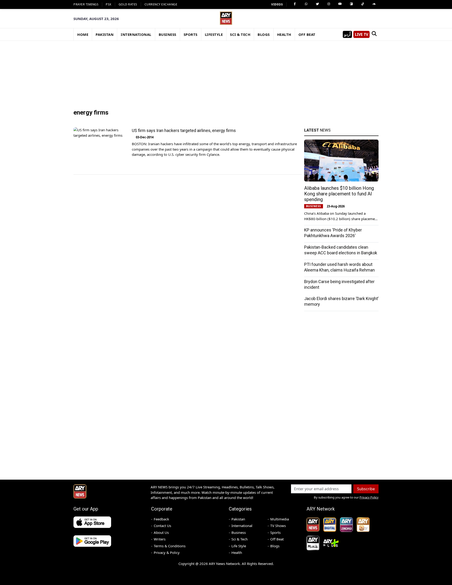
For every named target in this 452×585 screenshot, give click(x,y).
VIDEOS (277, 4)
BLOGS (264, 34)
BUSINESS (167, 34)
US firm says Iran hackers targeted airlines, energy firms (184, 130)
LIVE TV (361, 34)
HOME (82, 34)
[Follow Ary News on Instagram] (328, 4)
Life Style (238, 546)
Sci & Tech (239, 539)
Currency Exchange (161, 4)
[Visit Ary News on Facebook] (294, 4)
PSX (108, 4)
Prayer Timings (85, 4)
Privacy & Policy (167, 552)
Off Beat (277, 539)
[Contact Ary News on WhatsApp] (306, 4)
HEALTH (284, 34)
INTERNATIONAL (136, 34)
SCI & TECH (240, 34)
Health (236, 552)
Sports (275, 532)
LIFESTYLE (214, 34)
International (241, 525)
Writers (159, 539)
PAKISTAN (104, 34)
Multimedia (279, 519)
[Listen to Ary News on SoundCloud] (374, 4)
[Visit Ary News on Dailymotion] (351, 4)
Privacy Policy (369, 497)
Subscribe (366, 488)
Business (238, 532)
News (317, 130)
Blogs (274, 546)
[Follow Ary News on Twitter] (317, 4)
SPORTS (191, 34)
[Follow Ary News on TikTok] (362, 4)
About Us (161, 532)
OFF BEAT (307, 34)
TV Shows (278, 525)
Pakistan (238, 519)
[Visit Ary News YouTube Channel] (340, 4)
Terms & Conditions (170, 546)
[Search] (374, 34)
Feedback (161, 519)
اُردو (347, 34)
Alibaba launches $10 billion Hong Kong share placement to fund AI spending (339, 193)
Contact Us (162, 525)
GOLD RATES (128, 4)
